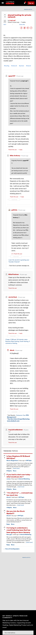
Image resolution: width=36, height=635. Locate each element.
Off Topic (29, 460)
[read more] (16, 468)
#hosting (6, 65)
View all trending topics (11, 549)
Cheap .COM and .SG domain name (16, 339)
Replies (9, 471)
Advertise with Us (28, 9)
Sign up (31, 3)
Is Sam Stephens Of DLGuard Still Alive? (18, 457)
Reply (8, 524)
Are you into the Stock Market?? (16, 512)
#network (14, 65)
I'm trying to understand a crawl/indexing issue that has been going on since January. (18, 530)
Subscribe (22, 24)
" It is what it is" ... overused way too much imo (20, 493)
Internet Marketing (24, 479)
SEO (5, 24)
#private (21, 65)
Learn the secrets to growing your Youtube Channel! (19, 261)
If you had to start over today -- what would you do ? (19, 475)
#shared (28, 65)
